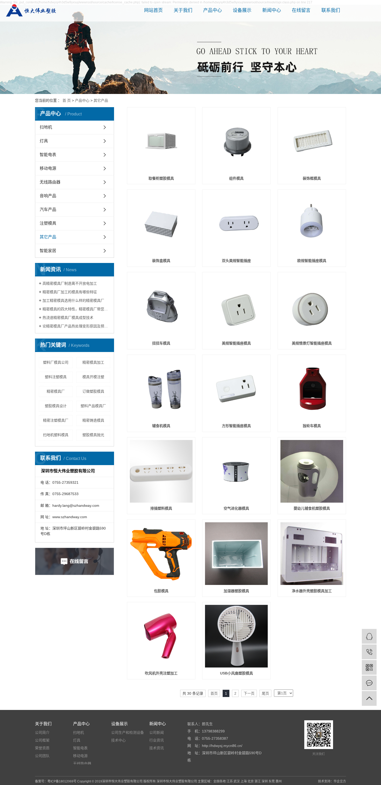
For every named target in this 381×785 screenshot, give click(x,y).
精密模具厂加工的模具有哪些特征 (70, 292)
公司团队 (42, 756)
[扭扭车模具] (161, 306)
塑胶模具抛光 (93, 435)
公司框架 (42, 740)
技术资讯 (156, 748)
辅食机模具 (161, 426)
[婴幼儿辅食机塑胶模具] (311, 471)
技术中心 (118, 740)
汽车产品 (48, 209)
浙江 (258, 781)
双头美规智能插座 (236, 261)
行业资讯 (156, 740)
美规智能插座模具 (236, 343)
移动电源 (48, 168)
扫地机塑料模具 (55, 435)
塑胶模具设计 (56, 406)
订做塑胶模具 (93, 391)
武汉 (237, 781)
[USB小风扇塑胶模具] (236, 636)
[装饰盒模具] (161, 223)
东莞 (272, 781)
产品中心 (212, 10)
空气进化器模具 (236, 508)
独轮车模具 (312, 426)
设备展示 (242, 10)
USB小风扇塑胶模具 (236, 673)
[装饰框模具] (311, 141)
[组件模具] (236, 141)
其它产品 (101, 100)
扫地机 (46, 127)
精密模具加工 (93, 362)
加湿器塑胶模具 (236, 591)
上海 (244, 781)
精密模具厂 (56, 391)
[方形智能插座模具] (236, 388)
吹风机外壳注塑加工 (161, 673)
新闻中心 (271, 10)
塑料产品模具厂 (93, 406)
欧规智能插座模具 (311, 261)
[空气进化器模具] (236, 471)
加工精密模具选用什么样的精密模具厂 (73, 300)
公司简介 (42, 732)
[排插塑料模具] (161, 471)
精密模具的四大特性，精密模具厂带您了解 (76, 309)
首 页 (66, 100)
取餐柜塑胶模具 (161, 178)
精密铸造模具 (93, 420)
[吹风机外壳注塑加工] (161, 636)
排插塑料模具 (161, 508)
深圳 (265, 781)
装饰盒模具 (161, 261)
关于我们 (183, 10)
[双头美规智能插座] (236, 223)
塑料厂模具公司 (55, 362)
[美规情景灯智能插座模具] (311, 306)
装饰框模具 (312, 178)
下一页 (249, 693)
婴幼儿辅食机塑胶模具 (312, 508)
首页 (214, 693)
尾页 (265, 693)
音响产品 (48, 196)
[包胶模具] (161, 553)
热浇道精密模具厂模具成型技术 (68, 318)
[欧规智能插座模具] (311, 223)
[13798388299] (369, 651)
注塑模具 (48, 223)
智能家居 (48, 250)
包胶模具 (161, 591)
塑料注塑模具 (56, 377)
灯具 (44, 141)
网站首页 (153, 10)
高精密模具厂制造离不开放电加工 (70, 283)
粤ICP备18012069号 (61, 781)
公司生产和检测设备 (127, 732)
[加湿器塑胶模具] (236, 553)
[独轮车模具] (311, 388)
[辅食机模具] (161, 388)
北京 (251, 781)
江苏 (230, 781)
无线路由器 (50, 182)
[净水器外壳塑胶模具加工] (311, 553)
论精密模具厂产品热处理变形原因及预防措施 (76, 326)
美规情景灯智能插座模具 (312, 343)
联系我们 (330, 10)
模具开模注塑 (93, 377)
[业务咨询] (369, 636)
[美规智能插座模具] (236, 306)
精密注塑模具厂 (55, 420)
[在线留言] (369, 683)
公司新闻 (156, 732)
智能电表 (48, 154)
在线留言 (301, 10)
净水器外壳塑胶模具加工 (312, 591)
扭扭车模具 (161, 343)
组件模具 (236, 178)
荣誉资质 (42, 748)
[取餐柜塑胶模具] (161, 141)
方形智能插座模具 (236, 426)
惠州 (279, 781)
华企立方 (340, 781)
